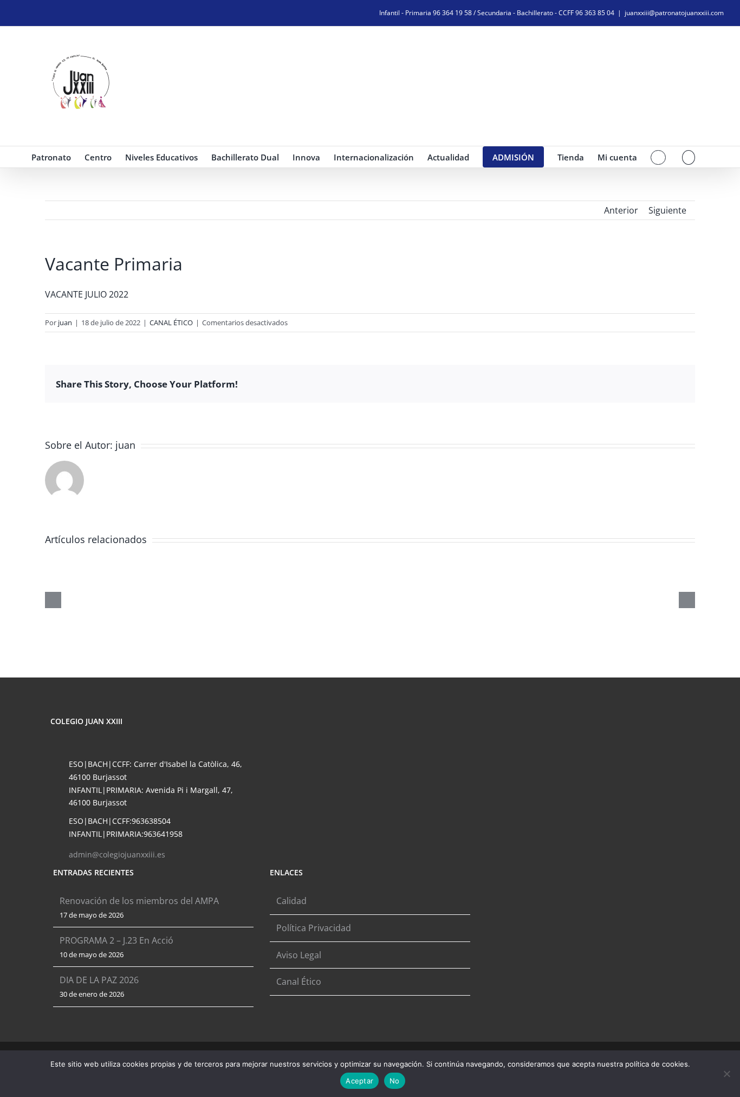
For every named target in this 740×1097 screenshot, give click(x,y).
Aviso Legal (298, 955)
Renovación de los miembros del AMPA (139, 901)
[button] (689, 156)
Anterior (621, 210)
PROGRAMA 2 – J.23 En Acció (116, 940)
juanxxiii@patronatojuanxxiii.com (674, 12)
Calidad (291, 901)
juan (65, 322)
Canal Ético (298, 982)
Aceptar (359, 1080)
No (395, 1080)
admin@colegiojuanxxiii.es (117, 854)
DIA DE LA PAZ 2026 (99, 980)
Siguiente (667, 210)
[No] (726, 1073)
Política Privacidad (313, 928)
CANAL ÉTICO (171, 322)
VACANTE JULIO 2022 (86, 294)
